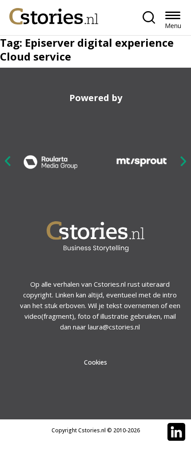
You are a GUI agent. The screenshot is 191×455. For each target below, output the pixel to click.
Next (183, 161)
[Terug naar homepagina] (53, 14)
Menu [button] (173, 25)
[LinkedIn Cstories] (176, 432)
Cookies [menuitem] (95, 362)
